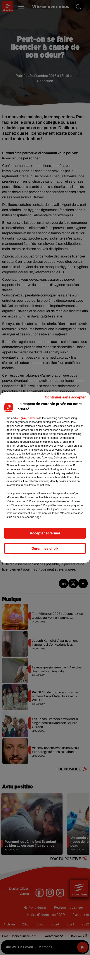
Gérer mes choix (45, 548)
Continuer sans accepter (65, 397)
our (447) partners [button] (27, 418)
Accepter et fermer (45, 533)
